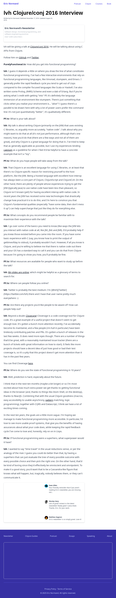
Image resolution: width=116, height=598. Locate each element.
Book (109, 4)
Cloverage (31, 315)
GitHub (22, 57)
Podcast (77, 4)
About (109, 536)
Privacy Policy (50, 589)
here (30, 363)
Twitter (35, 57)
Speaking (91, 536)
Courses (99, 4)
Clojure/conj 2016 (39, 46)
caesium (8, 149)
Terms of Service (64, 589)
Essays (72, 536)
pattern (49, 400)
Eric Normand (11, 3)
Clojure (88, 4)
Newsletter (8, 536)
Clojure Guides (31, 536)
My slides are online (18, 272)
